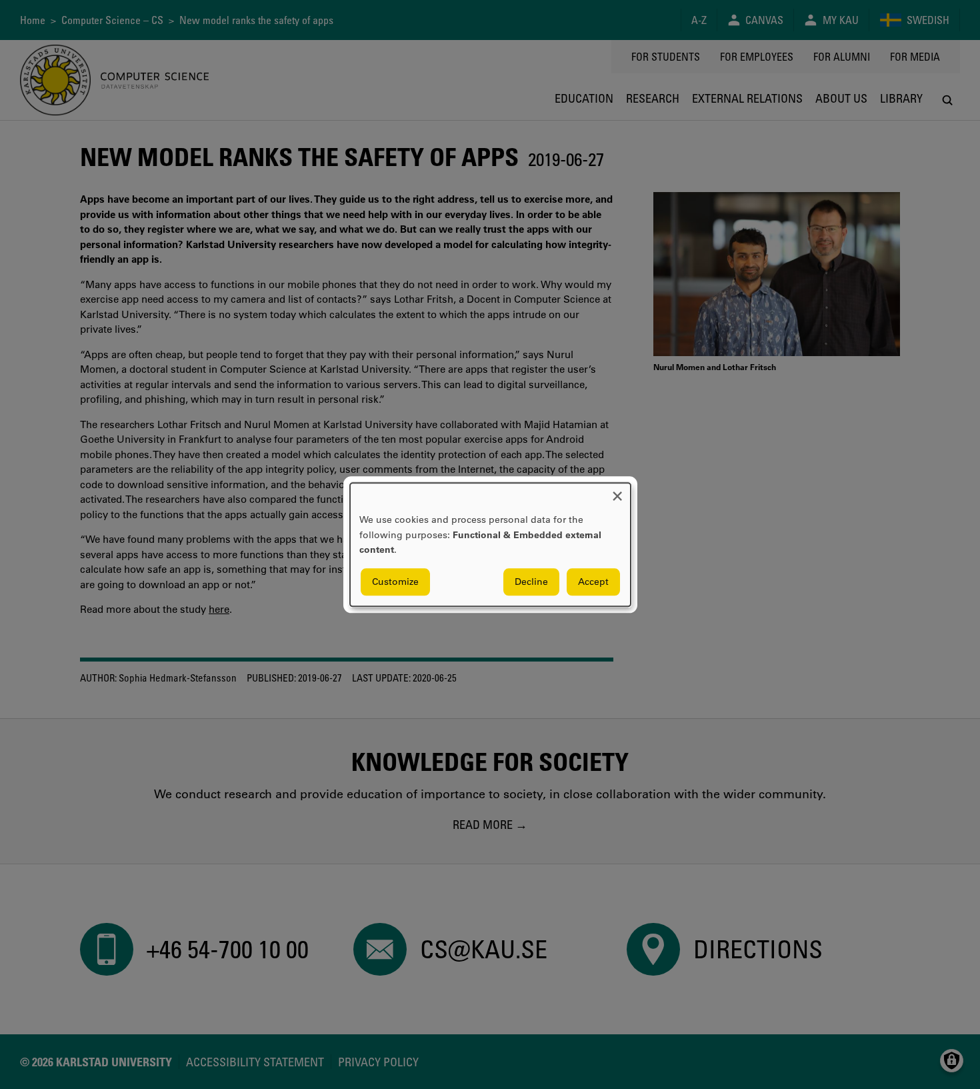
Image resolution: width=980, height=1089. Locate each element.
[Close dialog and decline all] (617, 491)
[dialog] (490, 544)
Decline (531, 582)
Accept (593, 582)
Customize (395, 582)
